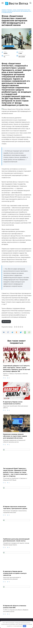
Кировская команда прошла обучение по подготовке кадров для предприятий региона (15, 436)
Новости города (8, 46)
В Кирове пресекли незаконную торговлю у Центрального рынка (15, 507)
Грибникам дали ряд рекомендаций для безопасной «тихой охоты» (16, 540)
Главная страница (7, 9)
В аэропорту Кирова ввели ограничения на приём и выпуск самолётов (15, 573)
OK (24, 626)
